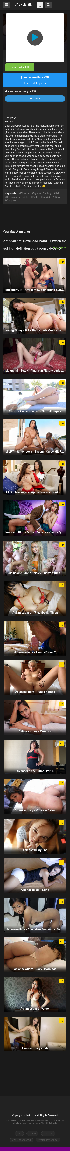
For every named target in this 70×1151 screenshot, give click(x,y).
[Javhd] (24, 4)
